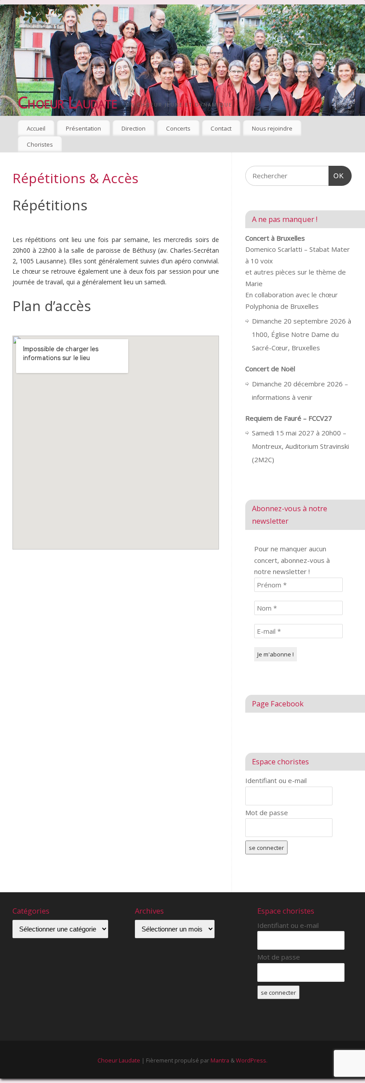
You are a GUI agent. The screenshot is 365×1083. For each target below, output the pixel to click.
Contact (221, 128)
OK (336, 176)
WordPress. (252, 1060)
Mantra (220, 1060)
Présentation (83, 128)
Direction (134, 128)
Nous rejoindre (272, 128)
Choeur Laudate (67, 102)
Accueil (36, 128)
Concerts (178, 128)
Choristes (40, 144)
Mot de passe (266, 812)
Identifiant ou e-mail (276, 780)
